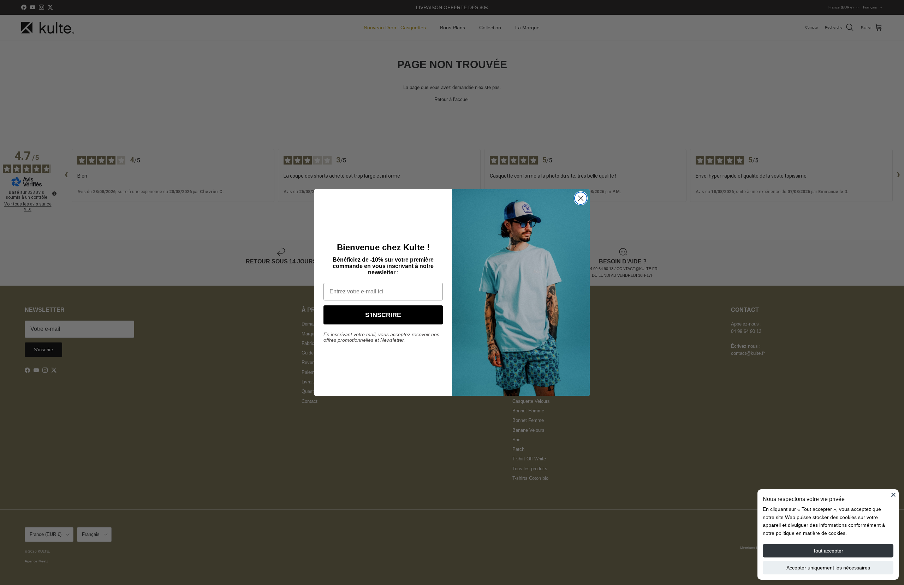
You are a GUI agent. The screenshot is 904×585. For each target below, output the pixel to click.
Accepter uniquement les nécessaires (828, 568)
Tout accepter (828, 551)
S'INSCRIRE (383, 314)
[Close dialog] (581, 198)
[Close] (893, 494)
